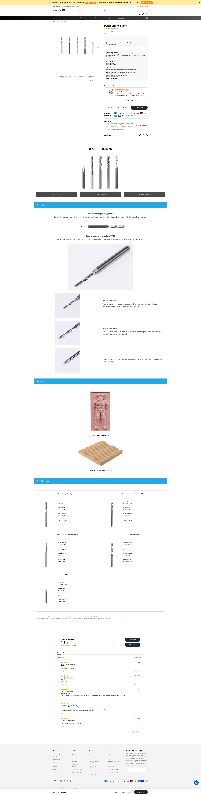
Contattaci (74, 761)
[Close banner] (199, 3)
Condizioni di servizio (113, 772)
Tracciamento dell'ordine (77, 769)
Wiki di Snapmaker (76, 754)
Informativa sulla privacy (114, 769)
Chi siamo (91, 754)
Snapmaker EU (60, 788)
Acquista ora (139, 107)
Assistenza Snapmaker (77, 758)
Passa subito (121, 18)
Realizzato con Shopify (70, 788)
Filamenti (55, 763)
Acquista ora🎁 (146, 2)
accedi (115, 44)
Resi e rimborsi (111, 758)
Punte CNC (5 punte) (61, 21)
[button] (146, 14)
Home (54, 21)
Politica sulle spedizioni (113, 754)
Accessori (55, 766)
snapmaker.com (56, 6)
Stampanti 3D (56, 759)
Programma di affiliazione (95, 771)
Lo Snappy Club (93, 774)
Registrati (110, 44)
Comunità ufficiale (93, 758)
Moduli (55, 769)
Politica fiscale (111, 766)
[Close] (147, 18)
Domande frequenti (76, 772)
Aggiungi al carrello (122, 107)
